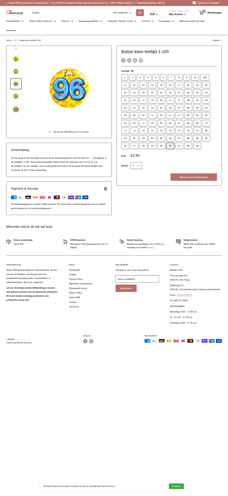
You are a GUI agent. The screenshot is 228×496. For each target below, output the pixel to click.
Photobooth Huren (78, 288)
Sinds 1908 (74, 297)
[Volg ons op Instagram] (91, 341)
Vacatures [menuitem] (11, 30)
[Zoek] (140, 12)
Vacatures (74, 306)
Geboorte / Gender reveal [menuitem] (120, 21)
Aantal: (125, 165)
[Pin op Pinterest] (129, 60)
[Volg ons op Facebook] (85, 341)
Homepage (74, 270)
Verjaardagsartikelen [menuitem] (88, 21)
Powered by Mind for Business (19, 343)
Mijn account (176, 14)
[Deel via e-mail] (141, 60)
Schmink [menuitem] (146, 21)
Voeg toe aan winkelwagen (194, 177)
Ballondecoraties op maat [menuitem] (191, 21)
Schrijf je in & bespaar (208, 3)
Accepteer (176, 486)
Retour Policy (75, 293)
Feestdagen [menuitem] (165, 21)
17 (15, 40)
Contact (73, 302)
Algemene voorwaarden (80, 283)
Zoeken (72, 274)
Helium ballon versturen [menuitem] (40, 21)
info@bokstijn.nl (184, 295)
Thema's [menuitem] (65, 21)
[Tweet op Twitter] (135, 60)
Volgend (215, 40)
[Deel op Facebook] (123, 60)
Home (8, 40)
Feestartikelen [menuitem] (13, 21)
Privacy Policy (76, 279)
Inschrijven (126, 288)
